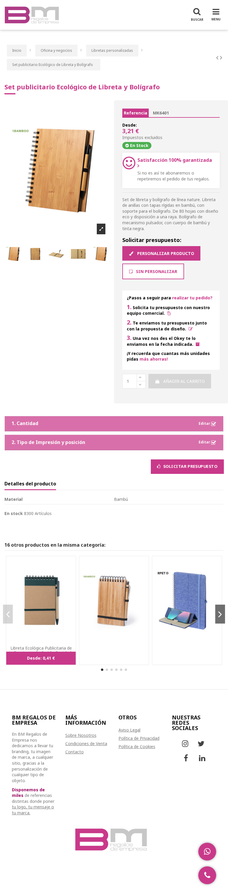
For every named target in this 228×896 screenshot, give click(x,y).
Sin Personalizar (156, 271)
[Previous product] (218, 57)
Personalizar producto (165, 253)
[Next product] (221, 57)
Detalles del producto (30, 484)
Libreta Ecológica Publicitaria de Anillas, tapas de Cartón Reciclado (41, 650)
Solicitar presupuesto (189, 466)
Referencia (135, 113)
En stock (13, 513)
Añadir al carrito (184, 381)
